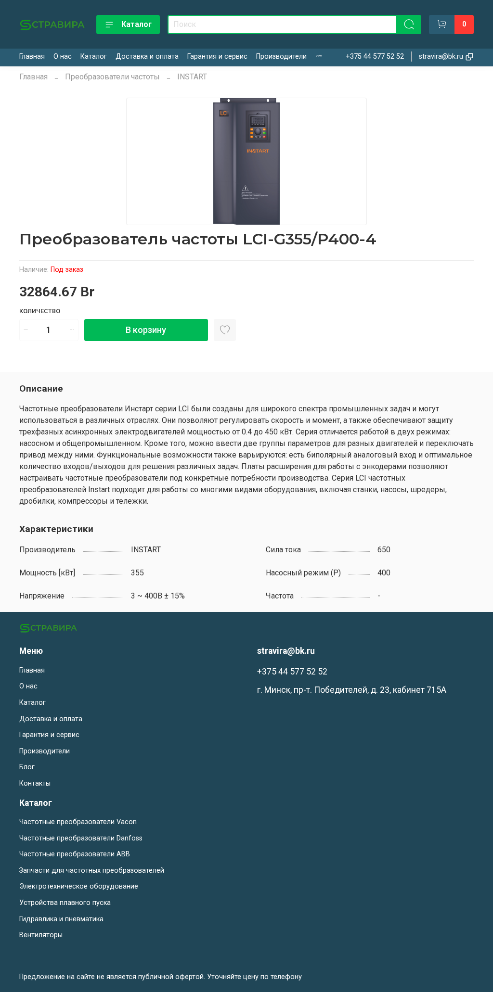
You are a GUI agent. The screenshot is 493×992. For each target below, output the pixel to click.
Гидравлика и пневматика (61, 919)
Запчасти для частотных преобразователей (91, 870)
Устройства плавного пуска (65, 903)
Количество (39, 311)
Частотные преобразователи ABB (74, 854)
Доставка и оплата (147, 56)
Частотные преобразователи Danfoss (81, 838)
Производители (281, 56)
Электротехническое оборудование (78, 886)
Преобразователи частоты (112, 76)
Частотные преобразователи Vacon (78, 822)
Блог (27, 767)
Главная (32, 56)
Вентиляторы (41, 935)
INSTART (192, 76)
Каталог (136, 24)
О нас (62, 56)
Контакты (35, 783)
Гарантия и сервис (217, 56)
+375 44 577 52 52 (375, 56)
